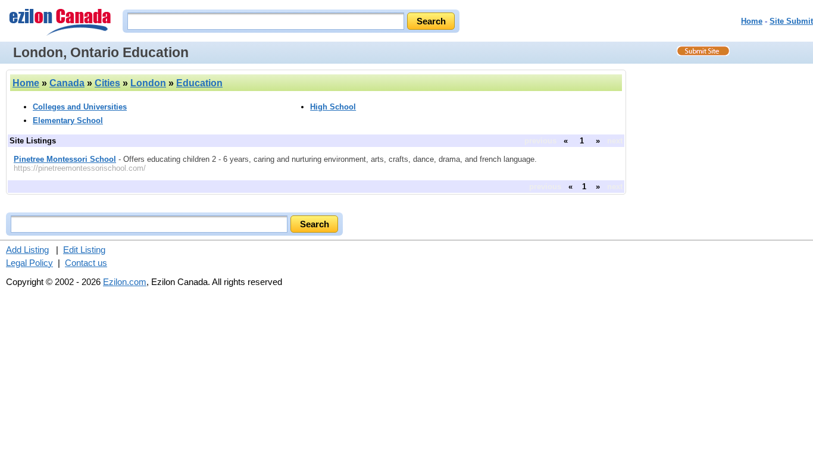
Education (199, 83)
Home (751, 21)
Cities (107, 83)
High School (333, 106)
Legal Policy (29, 263)
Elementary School (68, 120)
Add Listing (27, 250)
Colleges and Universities (80, 106)
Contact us (86, 263)
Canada (67, 83)
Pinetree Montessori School (65, 159)
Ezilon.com (124, 282)
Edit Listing (84, 250)
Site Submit (791, 21)
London (148, 83)
